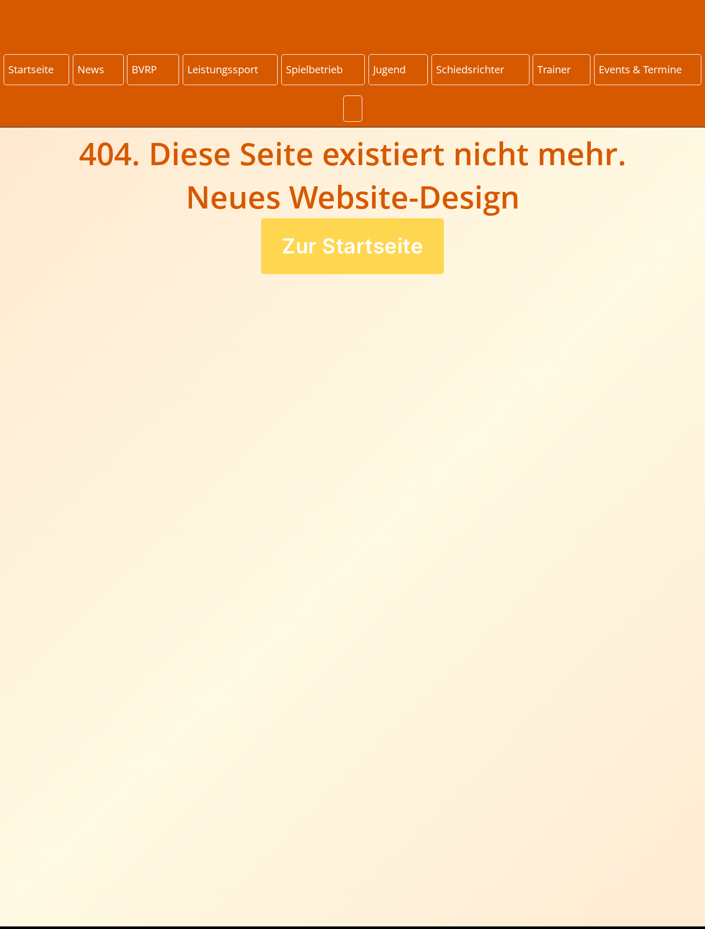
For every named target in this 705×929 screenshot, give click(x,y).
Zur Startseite (352, 246)
